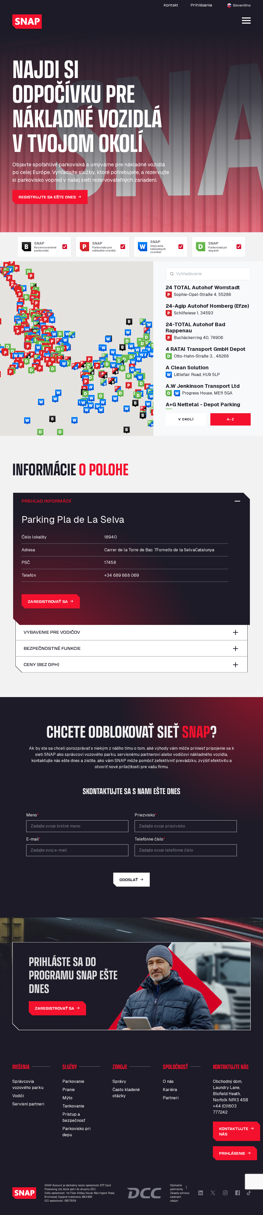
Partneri (171, 1098)
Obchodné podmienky (176, 1187)
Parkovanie (73, 1081)
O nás (168, 1081)
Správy (119, 1081)
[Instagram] (225, 1193)
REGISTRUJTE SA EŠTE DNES (47, 197)
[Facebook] (237, 1193)
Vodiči (18, 1095)
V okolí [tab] (185, 419)
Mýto (67, 1098)
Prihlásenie (201, 5)
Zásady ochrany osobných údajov (179, 1196)
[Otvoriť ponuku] (246, 20)
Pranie (68, 1089)
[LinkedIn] (201, 1193)
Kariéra (170, 1089)
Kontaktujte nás (233, 1131)
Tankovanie (73, 1106)
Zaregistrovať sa (48, 601)
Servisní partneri (28, 1104)
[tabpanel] (208, 338)
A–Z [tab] (230, 419)
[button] (20, 295)
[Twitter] (213, 1193)
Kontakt (171, 5)
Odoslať (128, 879)
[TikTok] (249, 1193)
